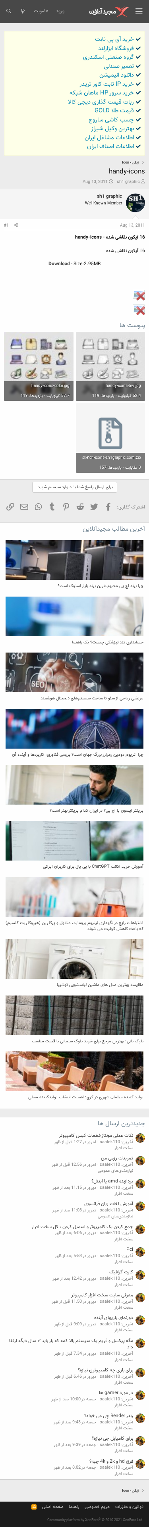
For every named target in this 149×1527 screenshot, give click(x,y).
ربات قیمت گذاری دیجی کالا (101, 102)
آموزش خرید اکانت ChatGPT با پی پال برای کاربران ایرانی (93, 866)
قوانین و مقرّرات (129, 1507)
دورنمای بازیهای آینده (113, 1317)
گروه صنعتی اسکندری (108, 57)
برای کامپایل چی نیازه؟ (112, 1438)
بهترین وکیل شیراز (112, 128)
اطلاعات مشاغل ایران (109, 137)
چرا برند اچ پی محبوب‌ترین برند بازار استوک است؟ (100, 586)
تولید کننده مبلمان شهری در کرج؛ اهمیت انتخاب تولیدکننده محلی (85, 1097)
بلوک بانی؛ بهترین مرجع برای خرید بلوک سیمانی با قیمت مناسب (87, 1041)
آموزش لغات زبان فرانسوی (108, 1203)
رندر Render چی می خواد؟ (108, 1415)
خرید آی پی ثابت (114, 39)
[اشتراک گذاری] (16, 226)
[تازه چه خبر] (22, 11)
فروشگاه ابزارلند (116, 48)
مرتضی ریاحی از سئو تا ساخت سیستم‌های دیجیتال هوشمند (92, 698)
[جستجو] (8, 11)
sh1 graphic (128, 182)
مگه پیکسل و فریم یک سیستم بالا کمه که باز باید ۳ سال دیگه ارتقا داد (71, 1344)
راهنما (74, 1507)
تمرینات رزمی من (117, 1158)
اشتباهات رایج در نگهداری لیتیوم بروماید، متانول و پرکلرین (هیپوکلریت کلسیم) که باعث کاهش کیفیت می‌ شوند (74, 926)
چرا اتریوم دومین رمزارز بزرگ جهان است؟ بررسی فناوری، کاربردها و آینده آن (77, 754)
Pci (129, 1249)
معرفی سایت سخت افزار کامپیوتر (102, 1295)
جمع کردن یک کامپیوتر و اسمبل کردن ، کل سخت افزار (82, 1226)
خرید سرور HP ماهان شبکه (102, 93)
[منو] (139, 11)
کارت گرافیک (121, 1272)
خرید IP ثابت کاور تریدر (106, 84)
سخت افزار (123, 1148)
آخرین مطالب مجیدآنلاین (114, 529)
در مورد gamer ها (116, 1392)
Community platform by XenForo (95, 1520)
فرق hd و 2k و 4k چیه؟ (111, 1461)
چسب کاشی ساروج (111, 120)
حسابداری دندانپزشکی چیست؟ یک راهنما (107, 642)
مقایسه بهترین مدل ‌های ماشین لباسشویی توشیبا (100, 985)
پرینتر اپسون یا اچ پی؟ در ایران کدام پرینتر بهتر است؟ (96, 810)
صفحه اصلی (53, 1507)
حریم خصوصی (97, 1507)
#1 (6, 226)
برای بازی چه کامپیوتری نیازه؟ (105, 1370)
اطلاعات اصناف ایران (110, 146)
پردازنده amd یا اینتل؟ (112, 1181)
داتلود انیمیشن (116, 75)
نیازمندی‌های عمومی (115, 1170)
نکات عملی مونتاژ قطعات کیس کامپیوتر (96, 1135)
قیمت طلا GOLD (114, 111)
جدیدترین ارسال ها (121, 1124)
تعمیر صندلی (119, 66)
